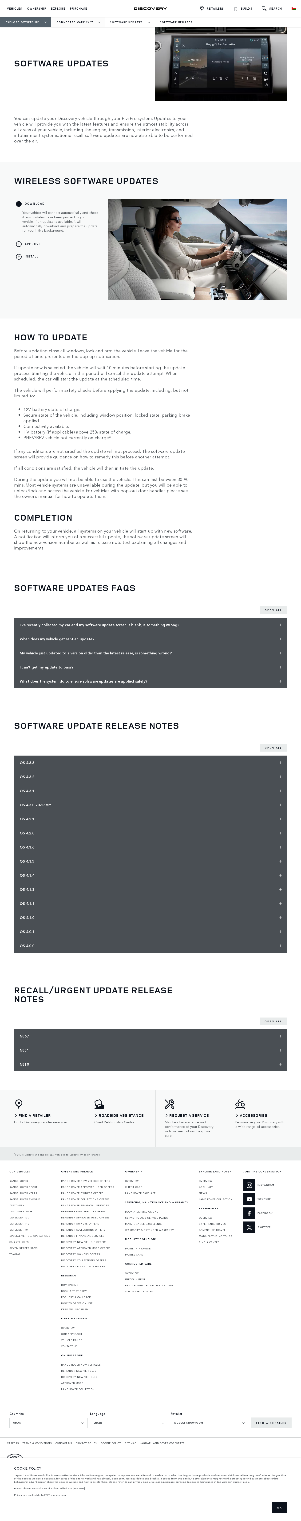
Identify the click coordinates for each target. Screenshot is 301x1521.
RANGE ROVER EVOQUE (24, 1199)
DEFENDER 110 (19, 1223)
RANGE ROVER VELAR (23, 1193)
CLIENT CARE (133, 1187)
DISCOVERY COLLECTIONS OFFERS (83, 1260)
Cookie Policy (241, 1481)
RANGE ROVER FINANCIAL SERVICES (85, 1205)
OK (279, 1507)
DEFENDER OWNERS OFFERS (80, 1223)
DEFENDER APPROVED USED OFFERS (85, 1217)
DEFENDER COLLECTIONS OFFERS (83, 1229)
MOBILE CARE (134, 1254)
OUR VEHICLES (19, 1242)
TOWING (14, 1254)
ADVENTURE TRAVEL (212, 1230)
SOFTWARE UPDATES (139, 1291)
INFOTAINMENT (135, 1279)
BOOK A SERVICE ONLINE (141, 1211)
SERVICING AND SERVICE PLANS (146, 1217)
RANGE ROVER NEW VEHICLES (81, 1364)
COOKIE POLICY (111, 1443)
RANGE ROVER (18, 1181)
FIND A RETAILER (271, 1423)
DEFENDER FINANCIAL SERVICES (83, 1235)
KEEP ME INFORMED (74, 1309)
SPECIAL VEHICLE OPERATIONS (29, 1235)
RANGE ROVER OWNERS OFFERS (82, 1193)
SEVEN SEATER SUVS (23, 1248)
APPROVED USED (72, 1383)
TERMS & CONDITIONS (37, 1443)
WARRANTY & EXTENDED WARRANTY (149, 1230)
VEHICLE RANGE (71, 1340)
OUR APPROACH (71, 1334)
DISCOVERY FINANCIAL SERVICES (83, 1266)
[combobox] (48, 1423)
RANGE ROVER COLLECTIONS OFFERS (85, 1199)
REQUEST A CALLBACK (76, 1297)
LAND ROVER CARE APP (140, 1193)
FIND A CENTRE (209, 1242)
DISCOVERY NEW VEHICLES (79, 1377)
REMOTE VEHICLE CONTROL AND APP (149, 1285)
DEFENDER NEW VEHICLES (78, 1370)
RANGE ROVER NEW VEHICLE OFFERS (85, 1181)
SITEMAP (130, 1443)
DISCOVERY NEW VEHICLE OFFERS (84, 1242)
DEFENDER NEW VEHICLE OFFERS (83, 1211)
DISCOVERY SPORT (21, 1211)
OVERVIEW (68, 1327)
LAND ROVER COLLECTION (78, 1389)
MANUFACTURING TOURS (215, 1236)
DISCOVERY (16, 1205)
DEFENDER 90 (18, 1229)
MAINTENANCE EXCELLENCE (143, 1223)
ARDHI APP (206, 1187)
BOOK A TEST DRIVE (74, 1291)
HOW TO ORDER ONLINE (77, 1303)
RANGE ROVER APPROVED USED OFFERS (87, 1187)
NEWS (203, 1193)
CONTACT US (69, 1346)
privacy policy (141, 1481)
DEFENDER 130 (19, 1217)
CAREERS (13, 1443)
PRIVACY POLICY (86, 1443)
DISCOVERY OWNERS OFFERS (80, 1254)
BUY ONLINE (69, 1285)
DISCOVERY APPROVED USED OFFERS (86, 1248)
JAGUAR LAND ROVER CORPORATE (162, 1443)
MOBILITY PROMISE (138, 1248)
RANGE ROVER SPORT (23, 1187)
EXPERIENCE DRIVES (212, 1223)
